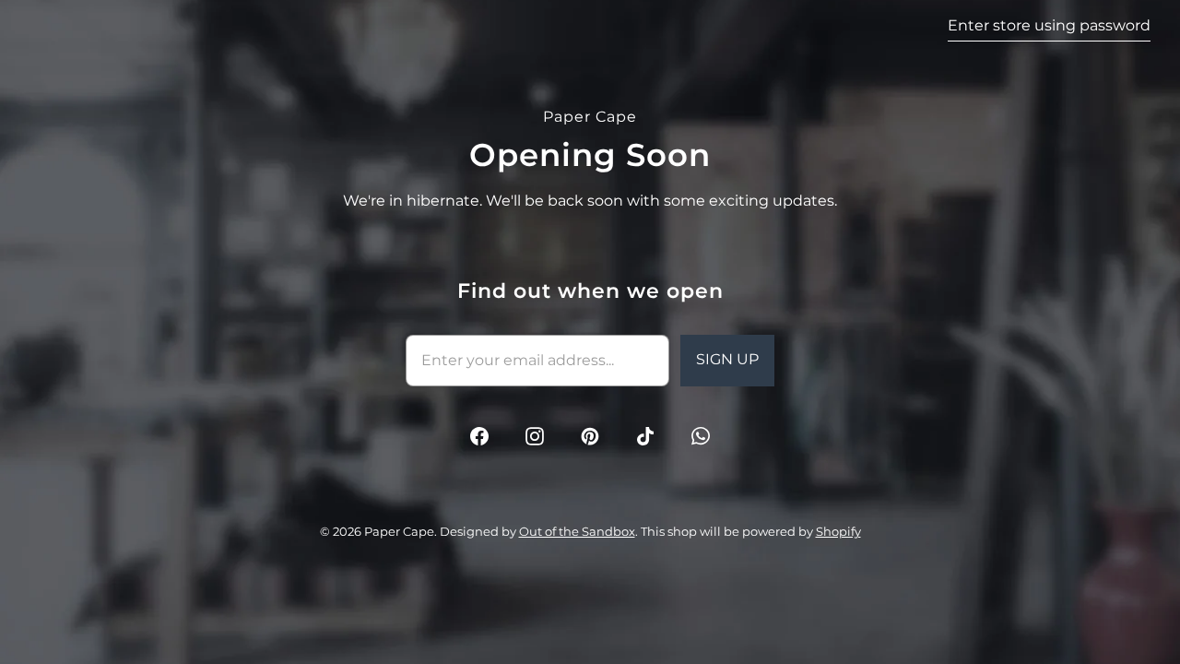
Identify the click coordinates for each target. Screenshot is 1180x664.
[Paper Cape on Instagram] (534, 436)
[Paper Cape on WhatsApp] (700, 436)
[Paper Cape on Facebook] (479, 436)
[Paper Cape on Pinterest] (590, 436)
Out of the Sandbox (577, 531)
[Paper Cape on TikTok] (645, 436)
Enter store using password (1049, 25)
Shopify (838, 531)
